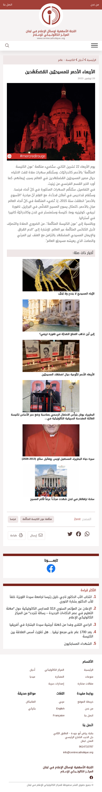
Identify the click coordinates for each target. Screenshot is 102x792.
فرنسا (13, 519)
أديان (80, 60)
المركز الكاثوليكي (54, 669)
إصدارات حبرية (56, 683)
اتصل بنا (7, 4)
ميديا (32, 676)
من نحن (95, 4)
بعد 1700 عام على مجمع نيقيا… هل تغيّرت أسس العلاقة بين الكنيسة (52, 634)
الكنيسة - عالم (66, 60)
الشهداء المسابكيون (78, 644)
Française (59, 715)
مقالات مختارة (85, 683)
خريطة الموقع (85, 701)
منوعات (89, 676)
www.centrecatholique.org (51, 38)
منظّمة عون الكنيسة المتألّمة (37, 519)
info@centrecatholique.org (78, 752)
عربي (62, 701)
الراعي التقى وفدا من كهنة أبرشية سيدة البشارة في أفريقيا (50, 625)
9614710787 (86, 746)
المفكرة (59, 676)
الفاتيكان (31, 701)
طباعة (13, 535)
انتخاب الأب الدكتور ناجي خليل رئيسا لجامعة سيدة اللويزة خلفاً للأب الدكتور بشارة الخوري (51, 599)
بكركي (32, 708)
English (60, 708)
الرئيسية (91, 60)
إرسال (33, 535)
